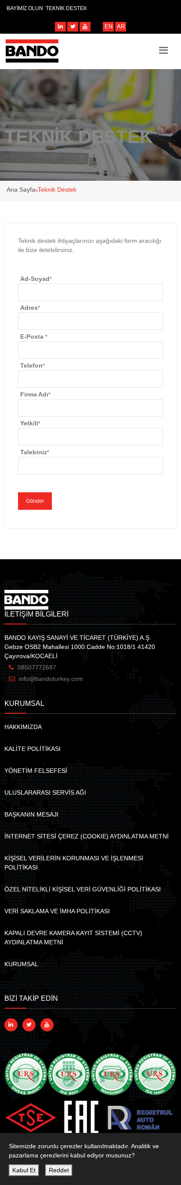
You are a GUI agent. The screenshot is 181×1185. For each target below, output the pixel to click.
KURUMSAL (21, 964)
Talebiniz (34, 452)
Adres (30, 307)
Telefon (32, 365)
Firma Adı (35, 394)
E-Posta (33, 336)
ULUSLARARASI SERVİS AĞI (45, 792)
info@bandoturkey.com (51, 678)
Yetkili (30, 423)
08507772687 (37, 667)
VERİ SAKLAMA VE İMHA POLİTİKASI (57, 911)
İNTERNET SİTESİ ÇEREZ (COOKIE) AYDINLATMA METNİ (86, 836)
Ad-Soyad (36, 278)
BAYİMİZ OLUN (25, 8)
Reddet (59, 1170)
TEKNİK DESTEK (66, 8)
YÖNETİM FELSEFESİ (35, 770)
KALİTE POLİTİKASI (32, 748)
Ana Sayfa (21, 189)
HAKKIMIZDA (23, 726)
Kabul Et (24, 1170)
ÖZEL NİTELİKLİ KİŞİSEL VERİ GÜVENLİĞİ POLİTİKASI (82, 889)
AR (121, 26)
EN (108, 26)
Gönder (35, 501)
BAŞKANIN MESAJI (31, 814)
